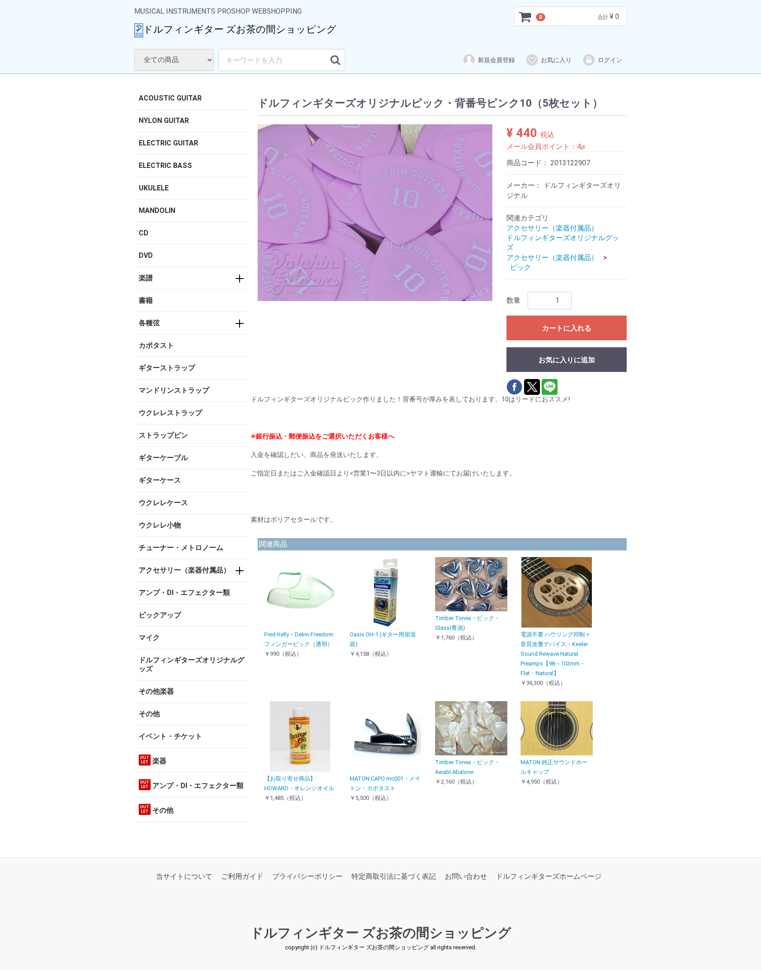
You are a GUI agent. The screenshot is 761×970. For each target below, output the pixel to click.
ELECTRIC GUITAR (168, 143)
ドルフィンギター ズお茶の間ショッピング (380, 933)
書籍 (146, 300)
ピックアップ (160, 615)
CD (143, 233)
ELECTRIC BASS (165, 165)
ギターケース (160, 480)
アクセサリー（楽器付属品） (184, 570)
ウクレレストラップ (170, 413)
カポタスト (156, 345)
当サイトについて (184, 877)
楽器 (153, 760)
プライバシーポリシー (307, 877)
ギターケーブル (163, 457)
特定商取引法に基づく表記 (393, 877)
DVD (146, 255)
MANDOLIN (157, 210)
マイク (149, 637)
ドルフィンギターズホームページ (549, 877)
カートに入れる (566, 328)
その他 (149, 714)
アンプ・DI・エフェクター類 (184, 592)
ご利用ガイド (242, 877)
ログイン (610, 59)
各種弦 (149, 323)
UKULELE (154, 188)
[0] (525, 16)
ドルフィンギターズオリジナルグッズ (191, 664)
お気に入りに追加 (567, 360)
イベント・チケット (170, 736)
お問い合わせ (466, 877)
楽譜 (146, 278)
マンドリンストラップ (174, 390)
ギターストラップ (167, 368)
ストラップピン (163, 435)
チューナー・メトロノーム (181, 547)
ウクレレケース (163, 502)
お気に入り (556, 59)
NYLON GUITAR (164, 120)
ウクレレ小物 (160, 525)
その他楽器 (156, 691)
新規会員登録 (496, 59)
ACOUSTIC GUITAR (170, 98)
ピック (520, 267)
